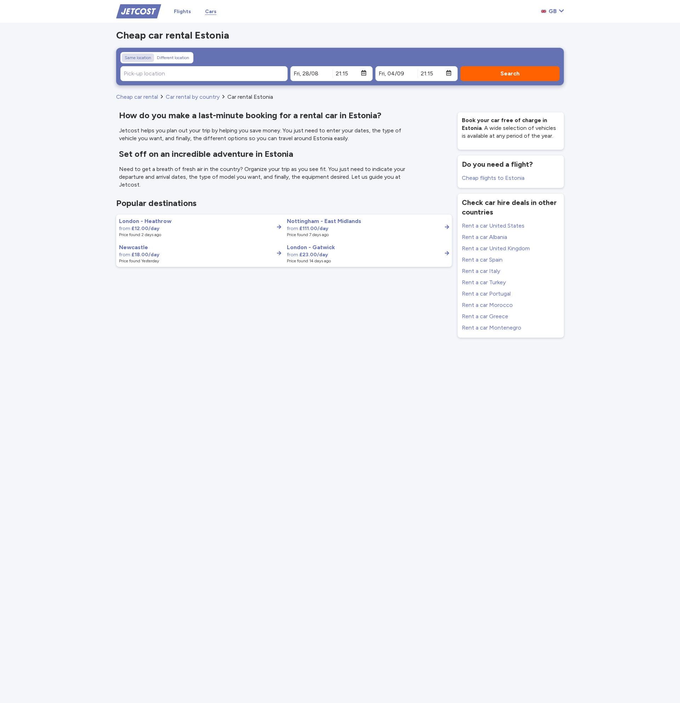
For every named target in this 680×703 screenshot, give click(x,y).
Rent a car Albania (484, 237)
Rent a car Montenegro (491, 327)
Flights (182, 11)
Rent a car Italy (481, 271)
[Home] (138, 10)
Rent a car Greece (485, 316)
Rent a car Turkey (484, 282)
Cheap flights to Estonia (493, 178)
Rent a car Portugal (486, 293)
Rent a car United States (493, 225)
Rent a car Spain (482, 259)
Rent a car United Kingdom (496, 248)
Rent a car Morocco (487, 305)
